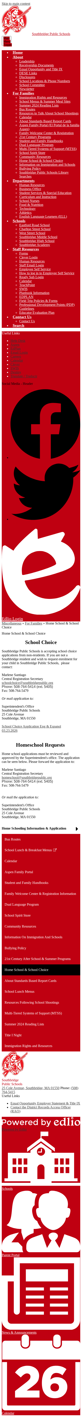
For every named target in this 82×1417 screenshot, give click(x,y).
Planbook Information (34, 293)
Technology (27, 209)
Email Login (19, 352)
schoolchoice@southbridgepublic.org (27, 683)
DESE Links (28, 73)
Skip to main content (16, 3)
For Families (33, 623)
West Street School (32, 233)
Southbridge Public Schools (51, 34)
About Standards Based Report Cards (45, 121)
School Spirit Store (32, 153)
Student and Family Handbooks (41, 141)
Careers (15, 356)
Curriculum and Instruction (37, 197)
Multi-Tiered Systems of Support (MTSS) (48, 149)
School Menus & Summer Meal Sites (44, 101)
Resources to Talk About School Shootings (49, 113)
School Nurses (29, 201)
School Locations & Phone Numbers (44, 81)
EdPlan (15, 348)
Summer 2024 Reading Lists (39, 105)
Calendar (25, 117)
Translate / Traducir (23, 376)
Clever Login (28, 257)
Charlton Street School (35, 229)
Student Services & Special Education (45, 193)
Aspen (14, 344)
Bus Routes (27, 109)
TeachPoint (27, 285)
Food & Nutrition (31, 205)
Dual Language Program (36, 145)
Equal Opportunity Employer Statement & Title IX (45, 1103)
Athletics (25, 212)
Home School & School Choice (41, 160)
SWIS (23, 289)
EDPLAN (26, 297)
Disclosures (27, 77)
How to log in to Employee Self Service (46, 273)
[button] (17, 57)
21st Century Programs (35, 137)
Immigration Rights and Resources (43, 97)
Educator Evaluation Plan (36, 312)
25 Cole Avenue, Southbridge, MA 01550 (30, 1088)
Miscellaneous (11, 623)
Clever (15, 364)
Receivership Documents (36, 65)
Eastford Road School (34, 225)
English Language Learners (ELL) (43, 216)
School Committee (32, 85)
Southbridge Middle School (38, 237)
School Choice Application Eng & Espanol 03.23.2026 (31, 728)
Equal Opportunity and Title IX (41, 69)
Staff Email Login (31, 265)
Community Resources (35, 157)
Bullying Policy (30, 168)
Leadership (27, 61)
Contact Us (27, 321)
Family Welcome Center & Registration (46, 133)
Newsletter (26, 89)
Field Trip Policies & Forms (38, 301)
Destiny (15, 372)
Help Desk (17, 341)
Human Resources (32, 185)
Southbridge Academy (34, 245)
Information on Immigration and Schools (47, 164)
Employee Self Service (35, 269)
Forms (23, 253)
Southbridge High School (36, 241)
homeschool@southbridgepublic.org (27, 777)
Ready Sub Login (31, 277)
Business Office (30, 189)
